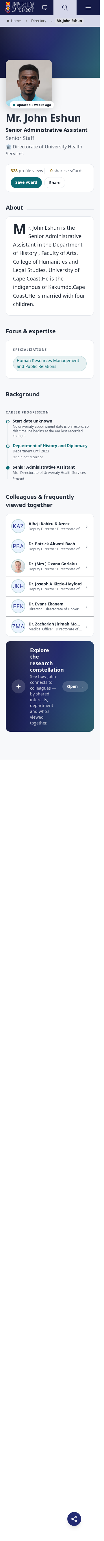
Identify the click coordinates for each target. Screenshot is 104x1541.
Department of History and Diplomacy (50, 445)
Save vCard (26, 182)
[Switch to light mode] (44, 7)
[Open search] (65, 7)
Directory (38, 20)
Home (13, 21)
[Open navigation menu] (88, 7)
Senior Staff (20, 137)
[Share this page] (74, 1519)
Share (54, 182)
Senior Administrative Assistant (47, 129)
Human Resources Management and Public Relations (48, 363)
